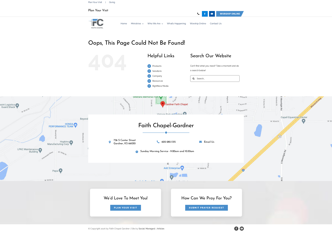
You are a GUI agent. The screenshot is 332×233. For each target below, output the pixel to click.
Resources (157, 81)
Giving (112, 2)
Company (157, 76)
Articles (160, 228)
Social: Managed (147, 228)
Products (156, 66)
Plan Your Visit (95, 2)
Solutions (157, 71)
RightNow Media (160, 86)
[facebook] (236, 229)
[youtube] (242, 229)
